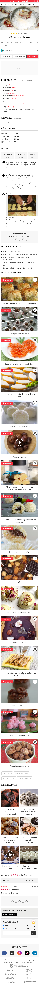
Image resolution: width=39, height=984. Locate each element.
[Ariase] (10, 982)
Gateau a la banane (10, 263)
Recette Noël (7, 773)
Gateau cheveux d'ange (11, 251)
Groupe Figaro (17, 962)
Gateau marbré (8, 268)
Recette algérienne (21, 773)
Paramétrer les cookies (23, 960)
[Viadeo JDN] (29, 978)
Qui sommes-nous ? (10, 959)
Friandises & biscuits (18, 4)
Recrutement (30, 959)
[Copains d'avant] (10, 978)
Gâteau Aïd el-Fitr (9, 778)
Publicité (24, 959)
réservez (35, 168)
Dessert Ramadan (24, 778)
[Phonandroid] (29, 982)
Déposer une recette (9, 914)
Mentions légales (8, 962)
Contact (18, 959)
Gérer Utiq (32, 960)
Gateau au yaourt (9, 254)
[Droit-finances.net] (29, 974)
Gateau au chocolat (10, 257)
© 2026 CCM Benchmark (28, 962)
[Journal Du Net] (29, 970)
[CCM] (10, 970)
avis (26, 33)
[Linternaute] (10, 974)
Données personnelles (9, 960)
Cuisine (6, 926)
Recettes (7, 4)
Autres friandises (32, 4)
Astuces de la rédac (10, 929)
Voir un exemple (31, 926)
